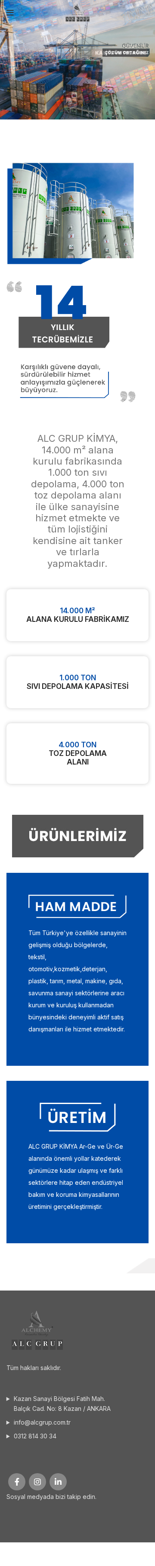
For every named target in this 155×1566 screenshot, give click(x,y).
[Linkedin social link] (58, 1481)
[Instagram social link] (37, 1481)
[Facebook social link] (16, 1481)
